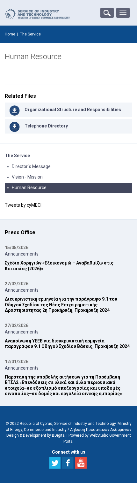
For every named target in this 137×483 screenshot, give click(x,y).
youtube (81, 463)
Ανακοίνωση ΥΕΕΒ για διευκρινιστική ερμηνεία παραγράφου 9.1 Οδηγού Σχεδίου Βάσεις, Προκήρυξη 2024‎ (67, 343)
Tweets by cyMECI (23, 205)
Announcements (22, 254)
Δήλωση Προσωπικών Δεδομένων (100, 429)
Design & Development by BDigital (36, 435)
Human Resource (29, 187)
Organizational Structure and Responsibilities (73, 109)
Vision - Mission (27, 177)
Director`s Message (31, 166)
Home (10, 34)
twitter (55, 463)
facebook (68, 463)
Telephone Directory (46, 125)
